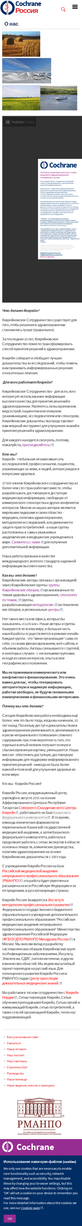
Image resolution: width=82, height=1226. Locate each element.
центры (53, 609)
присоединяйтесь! (36, 445)
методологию (43, 604)
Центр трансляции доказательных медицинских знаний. (30, 980)
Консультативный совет (23, 1037)
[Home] (7, 8)
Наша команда (17, 1079)
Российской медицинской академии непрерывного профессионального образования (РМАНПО (40, 876)
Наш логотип (15, 1055)
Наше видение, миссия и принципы (31, 1085)
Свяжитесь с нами (26, 542)
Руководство (15, 1073)
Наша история (16, 1049)
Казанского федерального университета (36, 815)
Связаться (14, 1043)
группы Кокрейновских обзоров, (31, 587)
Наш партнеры (17, 1061)
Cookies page (30, 1208)
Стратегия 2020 (17, 1067)
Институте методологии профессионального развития (36, 902)
